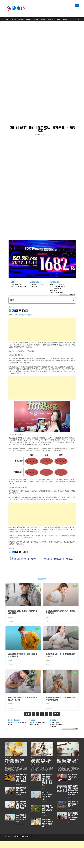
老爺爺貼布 (11, 722)
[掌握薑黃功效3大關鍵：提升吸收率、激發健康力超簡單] (10, 774)
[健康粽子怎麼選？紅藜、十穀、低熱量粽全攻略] (10, 788)
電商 (25, 315)
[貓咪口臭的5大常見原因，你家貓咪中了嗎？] (36, 792)
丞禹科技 (32, 720)
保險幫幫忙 (54, 720)
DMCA (26, 836)
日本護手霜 (33, 286)
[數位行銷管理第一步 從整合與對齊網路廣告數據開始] (62, 813)
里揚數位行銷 (14, 836)
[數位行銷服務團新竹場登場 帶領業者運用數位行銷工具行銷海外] (62, 786)
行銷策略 (29, 315)
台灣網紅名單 (22, 286)
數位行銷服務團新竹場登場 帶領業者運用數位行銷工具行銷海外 (73, 790)
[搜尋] (77, 5)
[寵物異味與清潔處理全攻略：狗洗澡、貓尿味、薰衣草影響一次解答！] (36, 774)
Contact (31, 836)
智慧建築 (37, 724)
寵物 (31, 757)
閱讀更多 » (10, 617)
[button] (73, 300)
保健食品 (28, 19)
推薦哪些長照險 (54, 722)
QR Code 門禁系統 (34, 722)
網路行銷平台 (19, 315)
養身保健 (35, 19)
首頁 (7, 19)
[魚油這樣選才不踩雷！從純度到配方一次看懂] (10, 815)
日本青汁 (40, 284)
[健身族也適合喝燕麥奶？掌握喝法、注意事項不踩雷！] (10, 801)
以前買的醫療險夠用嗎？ (57, 724)
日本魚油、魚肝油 (20, 722)
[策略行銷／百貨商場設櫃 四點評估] (62, 801)
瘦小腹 (10, 724)
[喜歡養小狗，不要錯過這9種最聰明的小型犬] (36, 819)
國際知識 (65, 19)
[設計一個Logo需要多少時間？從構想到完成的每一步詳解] (68, 743)
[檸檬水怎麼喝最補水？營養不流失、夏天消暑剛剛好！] (16, 743)
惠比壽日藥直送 (35, 282)
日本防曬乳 (33, 284)
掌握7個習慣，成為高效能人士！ (73, 777)
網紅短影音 (14, 286)
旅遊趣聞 (57, 19)
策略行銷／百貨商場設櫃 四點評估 (73, 804)
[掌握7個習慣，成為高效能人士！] (62, 774)
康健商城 (50, 19)
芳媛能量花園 (54, 282)
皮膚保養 (13, 19)
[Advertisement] (42, 329)
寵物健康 (43, 19)
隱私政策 (21, 836)
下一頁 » (56, 714)
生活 (8, 757)
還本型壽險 (53, 726)
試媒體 (13, 282)
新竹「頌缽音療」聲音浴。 (57, 288)
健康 (5, 757)
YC (14, 764)
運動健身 (21, 19)
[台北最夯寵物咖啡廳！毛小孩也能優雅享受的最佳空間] (42, 743)
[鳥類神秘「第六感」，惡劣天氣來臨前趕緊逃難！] (36, 806)
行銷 (57, 757)
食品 (11, 757)
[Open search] (78, 19)
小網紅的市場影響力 (16, 284)
